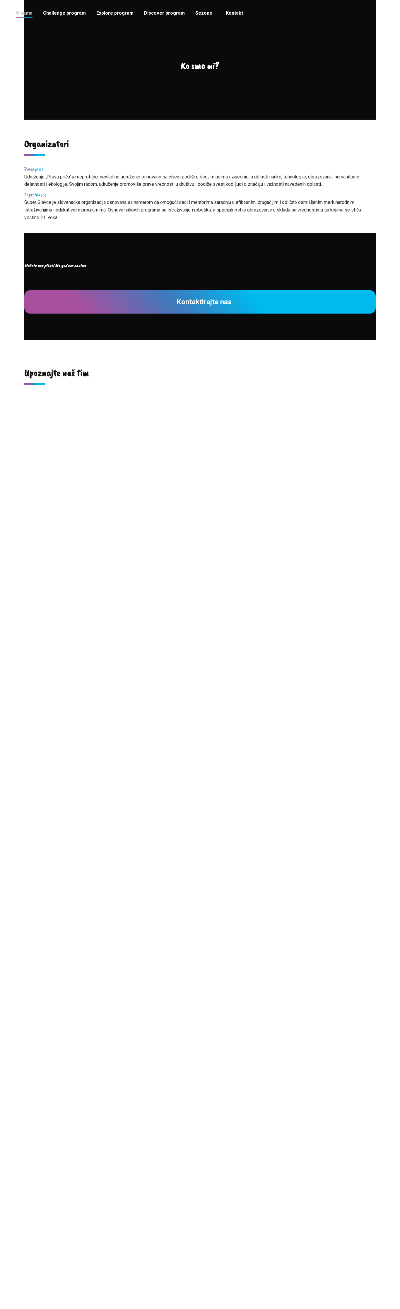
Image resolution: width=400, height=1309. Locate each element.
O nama (200, 1235)
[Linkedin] (65, 542)
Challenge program (200, 1246)
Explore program (200, 1256)
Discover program (200, 1267)
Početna (200, 1225)
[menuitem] (24, 13)
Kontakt (200, 1277)
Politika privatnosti (200, 1287)
